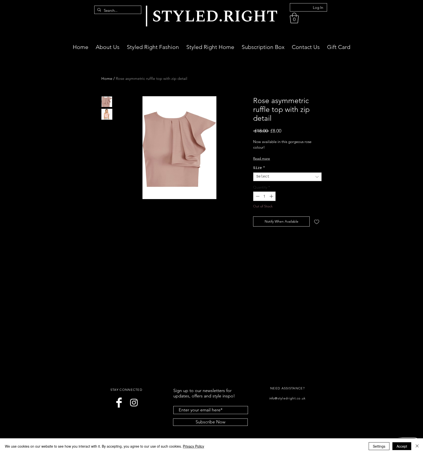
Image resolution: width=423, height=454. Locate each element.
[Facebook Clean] (119, 402)
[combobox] (287, 176)
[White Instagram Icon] (134, 402)
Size (259, 168)
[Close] (417, 446)
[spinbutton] (264, 196)
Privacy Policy (193, 446)
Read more (261, 158)
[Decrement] (257, 196)
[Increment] (272, 196)
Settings (379, 446)
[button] (294, 18)
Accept (402, 446)
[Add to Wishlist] (317, 221)
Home (106, 78)
